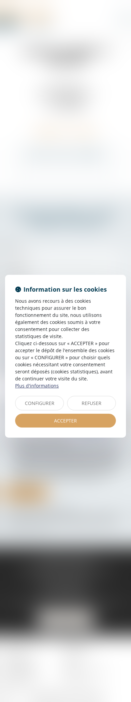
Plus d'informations (37, 385)
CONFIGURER (39, 403)
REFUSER (91, 403)
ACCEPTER (65, 420)
